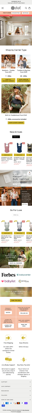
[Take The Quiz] (16, 296)
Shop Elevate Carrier (16, 122)
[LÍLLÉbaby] (16, 188)
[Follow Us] (24, 311)
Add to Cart (7, 155)
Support (4, 382)
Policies (4, 395)
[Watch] (8, 311)
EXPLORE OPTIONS (16, 12)
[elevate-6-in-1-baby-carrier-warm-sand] (16, 257)
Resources (5, 390)
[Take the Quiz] (24, 323)
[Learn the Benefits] (8, 323)
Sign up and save (7, 399)
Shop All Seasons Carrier (8, 80)
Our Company (5, 386)
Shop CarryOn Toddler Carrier (23, 80)
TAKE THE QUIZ (25, 12)
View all (16, 136)
